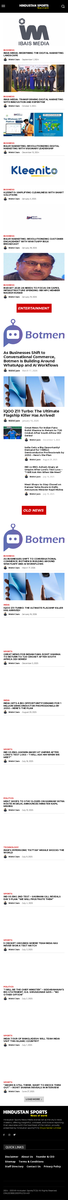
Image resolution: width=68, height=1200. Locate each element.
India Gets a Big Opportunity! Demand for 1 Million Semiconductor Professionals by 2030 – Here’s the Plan (44, 451)
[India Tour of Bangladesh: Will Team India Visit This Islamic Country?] (34, 1017)
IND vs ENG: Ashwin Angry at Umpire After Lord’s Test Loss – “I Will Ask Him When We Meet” (43, 470)
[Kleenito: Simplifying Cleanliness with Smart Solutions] (34, 171)
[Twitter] (15, 1135)
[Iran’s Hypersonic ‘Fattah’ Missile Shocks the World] (34, 829)
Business (8, 50)
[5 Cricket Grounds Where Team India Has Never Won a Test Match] (34, 922)
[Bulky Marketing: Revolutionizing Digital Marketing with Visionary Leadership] (34, 125)
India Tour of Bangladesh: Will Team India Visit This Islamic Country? (31, 1039)
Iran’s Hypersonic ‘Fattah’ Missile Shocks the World (33, 851)
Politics (8, 798)
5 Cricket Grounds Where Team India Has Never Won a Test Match (30, 944)
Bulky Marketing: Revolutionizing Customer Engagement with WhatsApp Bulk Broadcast (33, 241)
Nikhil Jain (14, 59)
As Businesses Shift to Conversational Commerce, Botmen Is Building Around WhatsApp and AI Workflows (30, 358)
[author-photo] (5, 59)
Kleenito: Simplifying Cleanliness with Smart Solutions (33, 193)
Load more (33, 1099)
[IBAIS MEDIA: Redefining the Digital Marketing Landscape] (34, 32)
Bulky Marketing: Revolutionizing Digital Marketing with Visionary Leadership (31, 147)
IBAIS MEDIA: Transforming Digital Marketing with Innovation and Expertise (33, 100)
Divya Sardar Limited (50, 1128)
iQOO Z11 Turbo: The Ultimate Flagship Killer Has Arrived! (31, 413)
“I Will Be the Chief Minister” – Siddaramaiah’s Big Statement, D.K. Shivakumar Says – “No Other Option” (33, 992)
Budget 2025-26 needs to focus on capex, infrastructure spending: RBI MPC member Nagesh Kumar (31, 290)
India (6, 605)
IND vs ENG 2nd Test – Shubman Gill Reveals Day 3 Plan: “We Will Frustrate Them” (32, 897)
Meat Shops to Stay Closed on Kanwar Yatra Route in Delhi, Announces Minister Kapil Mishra (44, 487)
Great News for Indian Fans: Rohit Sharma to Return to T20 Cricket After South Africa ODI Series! (43, 431)
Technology (11, 847)
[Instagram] (9, 1135)
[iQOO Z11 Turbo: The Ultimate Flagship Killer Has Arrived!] (34, 391)
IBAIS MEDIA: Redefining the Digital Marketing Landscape (33, 54)
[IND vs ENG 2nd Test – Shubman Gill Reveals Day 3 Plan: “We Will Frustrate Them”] (34, 875)
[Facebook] (4, 1135)
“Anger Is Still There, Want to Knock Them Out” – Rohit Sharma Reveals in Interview (32, 1086)
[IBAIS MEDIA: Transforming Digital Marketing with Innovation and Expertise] (34, 78)
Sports (7, 651)
